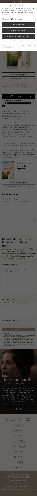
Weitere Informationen (18, 41)
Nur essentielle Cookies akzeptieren (18, 36)
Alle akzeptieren (18, 25)
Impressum (23, 45)
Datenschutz (31, 45)
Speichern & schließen (18, 30)
